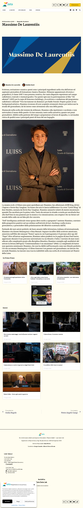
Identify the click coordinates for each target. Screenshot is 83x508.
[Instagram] (53, 4)
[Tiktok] (67, 4)
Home (4, 10)
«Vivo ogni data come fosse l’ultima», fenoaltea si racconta (40, 278)
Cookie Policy (15, 505)
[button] (34, 485)
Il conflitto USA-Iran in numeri (53, 365)
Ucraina (38, 10)
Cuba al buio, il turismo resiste (53, 334)
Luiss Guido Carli (8, 459)
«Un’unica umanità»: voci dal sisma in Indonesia (68, 278)
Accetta (7, 501)
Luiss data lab (7, 460)
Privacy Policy (22, 505)
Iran (30, 10)
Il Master (12, 10)
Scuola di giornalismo (9, 457)
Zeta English (22, 10)
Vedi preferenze (29, 501)
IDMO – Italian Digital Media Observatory (13, 462)
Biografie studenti (23, 21)
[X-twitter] (57, 4)
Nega (18, 501)
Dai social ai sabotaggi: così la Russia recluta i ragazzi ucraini (20, 335)
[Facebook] (60, 4)
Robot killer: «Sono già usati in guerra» (16, 394)
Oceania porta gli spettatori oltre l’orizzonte (14, 278)
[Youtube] (63, 4)
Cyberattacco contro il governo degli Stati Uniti (19, 365)
